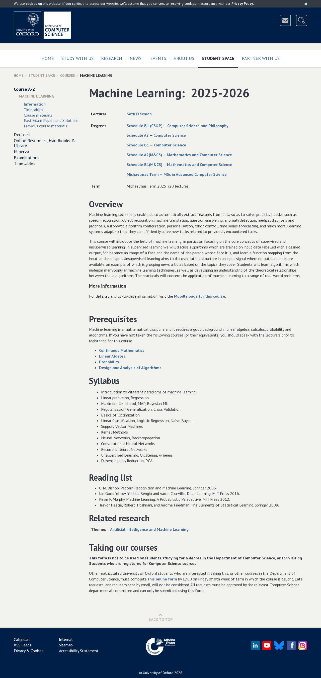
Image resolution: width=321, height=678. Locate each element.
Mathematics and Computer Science (199, 154)
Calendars (22, 639)
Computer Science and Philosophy (197, 125)
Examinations (26, 157)
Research (111, 58)
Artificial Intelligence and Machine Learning (149, 529)
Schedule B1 (138, 144)
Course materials (38, 115)
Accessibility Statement (79, 650)
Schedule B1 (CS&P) (145, 125)
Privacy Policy (242, 3)
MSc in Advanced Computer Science (195, 174)
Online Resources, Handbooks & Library (44, 143)
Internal (65, 639)
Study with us (77, 58)
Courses (67, 75)
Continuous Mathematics (121, 350)
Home (47, 58)
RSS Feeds (22, 644)
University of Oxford (158, 672)
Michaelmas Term (143, 174)
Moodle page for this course (199, 296)
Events (158, 58)
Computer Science (169, 135)
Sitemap (66, 644)
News (135, 58)
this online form (162, 578)
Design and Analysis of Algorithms (130, 367)
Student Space (220, 58)
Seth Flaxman (139, 113)
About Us (184, 58)
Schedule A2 (138, 135)
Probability (109, 361)
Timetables (33, 109)
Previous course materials (45, 125)
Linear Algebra (112, 356)
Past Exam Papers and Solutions (51, 120)
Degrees (22, 134)
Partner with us (261, 58)
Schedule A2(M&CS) (144, 154)
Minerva (21, 151)
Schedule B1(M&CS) (144, 164)
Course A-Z (24, 89)
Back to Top (160, 619)
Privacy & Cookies (28, 650)
